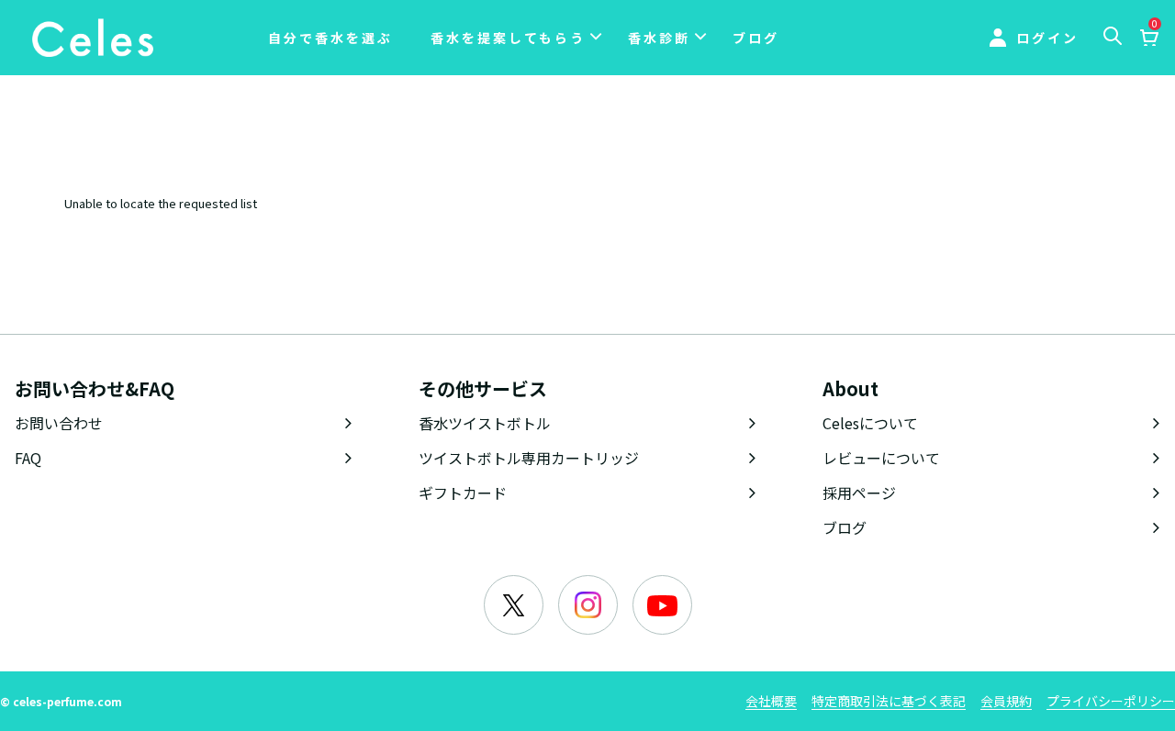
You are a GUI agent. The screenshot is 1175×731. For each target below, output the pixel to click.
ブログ (756, 37)
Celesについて (870, 423)
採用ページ (859, 493)
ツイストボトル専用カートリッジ (529, 458)
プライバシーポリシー (1110, 701)
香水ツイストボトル (485, 423)
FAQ (28, 458)
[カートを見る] (1148, 39)
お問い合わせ (59, 423)
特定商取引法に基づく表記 (888, 701)
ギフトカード (463, 493)
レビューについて (881, 458)
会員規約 (1006, 701)
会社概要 (771, 701)
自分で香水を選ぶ (330, 37)
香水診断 (659, 37)
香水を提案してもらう (508, 37)
